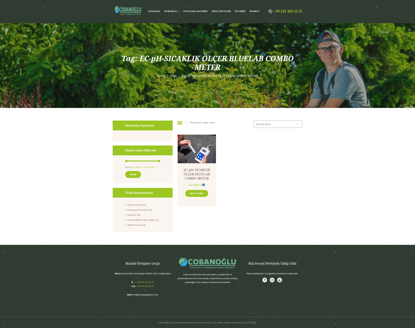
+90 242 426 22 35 (288, 11)
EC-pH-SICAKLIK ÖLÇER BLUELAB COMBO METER (197, 174)
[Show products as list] (186, 123)
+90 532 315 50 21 (145, 286)
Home (161, 76)
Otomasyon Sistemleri (137, 209)
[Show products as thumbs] (180, 123)
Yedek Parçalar (134, 224)
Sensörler (131, 214)
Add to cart (197, 193)
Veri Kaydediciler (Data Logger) (141, 219)
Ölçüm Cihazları (134, 204)
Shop (173, 76)
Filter (133, 174)
